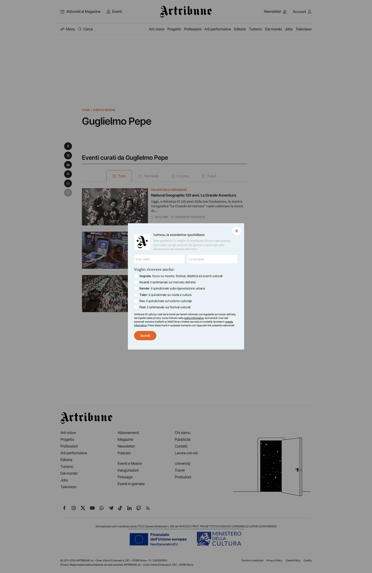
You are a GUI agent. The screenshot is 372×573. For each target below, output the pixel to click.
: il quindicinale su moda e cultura (165, 295)
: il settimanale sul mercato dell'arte (168, 282)
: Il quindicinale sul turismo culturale (166, 301)
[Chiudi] (236, 230)
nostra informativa (194, 318)
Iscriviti (145, 336)
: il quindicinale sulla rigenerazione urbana (172, 288)
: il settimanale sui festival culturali (165, 307)
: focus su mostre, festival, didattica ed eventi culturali (181, 276)
